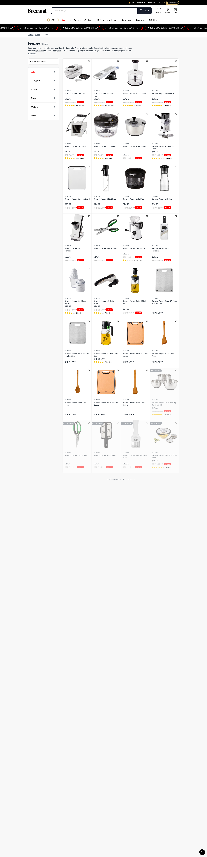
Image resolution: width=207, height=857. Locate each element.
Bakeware (141, 20)
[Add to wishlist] (89, 61)
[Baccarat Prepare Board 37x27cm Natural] (135, 333)
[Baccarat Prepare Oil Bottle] (164, 178)
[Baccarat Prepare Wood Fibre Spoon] (77, 382)
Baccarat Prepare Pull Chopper (105, 146)
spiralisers (39, 50)
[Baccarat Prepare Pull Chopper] (106, 125)
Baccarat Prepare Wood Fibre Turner (163, 355)
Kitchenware (127, 20)
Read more (32, 53)
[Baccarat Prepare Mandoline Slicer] (106, 73)
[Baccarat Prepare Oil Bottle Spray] (106, 178)
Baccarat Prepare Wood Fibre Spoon (75, 404)
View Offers (172, 2)
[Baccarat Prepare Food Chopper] (135, 73)
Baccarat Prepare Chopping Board (77, 199)
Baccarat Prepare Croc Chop (75, 93)
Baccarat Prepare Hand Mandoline (160, 249)
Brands (37, 35)
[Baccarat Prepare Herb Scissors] (106, 227)
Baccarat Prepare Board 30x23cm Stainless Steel (77, 355)
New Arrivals (75, 20)
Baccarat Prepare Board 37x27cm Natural (135, 355)
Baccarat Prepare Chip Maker (75, 146)
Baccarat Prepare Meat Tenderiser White (135, 456)
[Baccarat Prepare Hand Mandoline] (164, 227)
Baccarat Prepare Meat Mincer (134, 248)
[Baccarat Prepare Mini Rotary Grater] (106, 280)
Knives (100, 20)
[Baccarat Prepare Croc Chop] (77, 73)
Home (30, 35)
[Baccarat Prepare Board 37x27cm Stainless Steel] (164, 280)
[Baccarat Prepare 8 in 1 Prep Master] (77, 280)
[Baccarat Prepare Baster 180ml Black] (135, 280)
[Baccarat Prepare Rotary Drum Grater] (164, 125)
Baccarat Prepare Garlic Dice (133, 199)
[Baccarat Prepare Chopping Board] (77, 178)
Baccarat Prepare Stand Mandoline (73, 249)
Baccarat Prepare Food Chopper (134, 93)
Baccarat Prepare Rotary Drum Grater (163, 147)
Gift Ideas (153, 20)
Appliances (112, 20)
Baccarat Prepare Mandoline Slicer (104, 94)
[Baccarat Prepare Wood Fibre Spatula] (135, 382)
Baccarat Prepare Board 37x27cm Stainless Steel (164, 302)
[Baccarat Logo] (37, 11)
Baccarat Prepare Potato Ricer (163, 93)
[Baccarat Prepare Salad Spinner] (135, 125)
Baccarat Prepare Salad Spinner (134, 146)
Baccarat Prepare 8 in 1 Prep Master (75, 302)
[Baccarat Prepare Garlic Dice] (135, 178)
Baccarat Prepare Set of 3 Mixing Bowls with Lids (164, 404)
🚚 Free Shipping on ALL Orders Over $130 (144, 2)
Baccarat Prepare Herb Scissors (105, 248)
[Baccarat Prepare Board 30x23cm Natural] (106, 382)
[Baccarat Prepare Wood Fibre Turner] (164, 333)
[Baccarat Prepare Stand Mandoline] (77, 227)
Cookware (89, 20)
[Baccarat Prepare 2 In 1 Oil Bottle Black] (106, 333)
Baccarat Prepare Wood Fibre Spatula (133, 404)
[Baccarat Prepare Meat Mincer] (135, 227)
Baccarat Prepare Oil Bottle (162, 199)
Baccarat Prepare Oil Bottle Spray (106, 199)
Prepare (68, 91)
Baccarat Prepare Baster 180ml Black (134, 302)
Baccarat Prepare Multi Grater (105, 455)
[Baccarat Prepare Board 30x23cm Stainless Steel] (77, 333)
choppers (57, 50)
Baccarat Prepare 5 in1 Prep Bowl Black (164, 456)
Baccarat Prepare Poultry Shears (76, 455)
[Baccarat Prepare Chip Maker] (77, 125)
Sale (63, 20)
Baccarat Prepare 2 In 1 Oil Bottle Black (106, 355)
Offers (54, 20)
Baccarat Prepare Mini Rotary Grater (104, 302)
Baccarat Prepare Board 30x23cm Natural (106, 404)
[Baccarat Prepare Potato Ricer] (164, 73)
